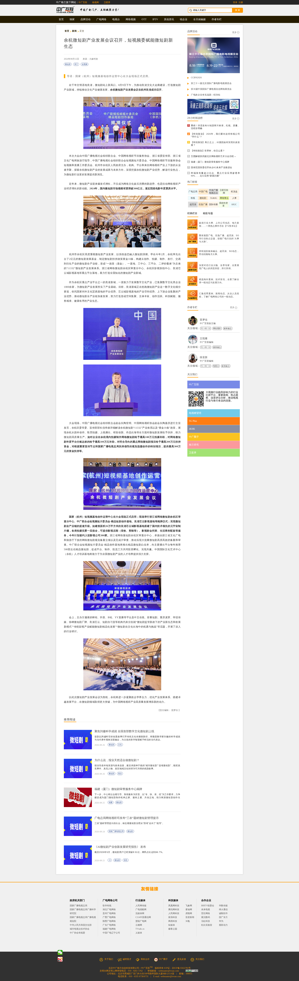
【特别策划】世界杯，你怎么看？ (208, 151)
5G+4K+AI (205, 328)
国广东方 (223, 917)
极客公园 (172, 929)
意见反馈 (181, 959)
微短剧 (68, 64)
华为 (223, 921)
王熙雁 (204, 338)
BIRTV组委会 (207, 905)
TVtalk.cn (139, 929)
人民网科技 (173, 913)
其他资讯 (169, 19)
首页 (61, 19)
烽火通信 (223, 909)
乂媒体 (138, 933)
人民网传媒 (140, 905)
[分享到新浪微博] (60, 959)
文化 (120, 745)
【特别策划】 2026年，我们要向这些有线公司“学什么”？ (215, 135)
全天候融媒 (199, 19)
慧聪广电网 (140, 921)
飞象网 (188, 905)
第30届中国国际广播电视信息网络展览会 (211, 89)
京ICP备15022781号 (181, 968)
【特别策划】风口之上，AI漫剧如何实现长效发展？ (215, 143)
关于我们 (108, 959)
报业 (120, 773)
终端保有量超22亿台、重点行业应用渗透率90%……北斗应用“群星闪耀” (215, 174)
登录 (235, 2)
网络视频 (131, 19)
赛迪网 (188, 909)
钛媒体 (171, 925)
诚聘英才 (127, 959)
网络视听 (217, 328)
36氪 (187, 921)
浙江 (76, 64)
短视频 (84, 64)
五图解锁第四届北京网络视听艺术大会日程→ (213, 156)
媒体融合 (228, 328)
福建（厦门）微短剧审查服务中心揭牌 (210, 162)
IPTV (155, 19)
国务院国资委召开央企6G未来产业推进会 (211, 167)
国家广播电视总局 (116, 831)
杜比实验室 (206, 925)
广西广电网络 (109, 917)
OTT (144, 19)
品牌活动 (85, 19)
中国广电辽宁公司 (111, 933)
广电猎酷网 (140, 909)
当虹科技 (205, 921)
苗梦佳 (204, 319)
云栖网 (138, 925)
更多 (234, 32)
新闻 (74, 31)
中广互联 (82, 2)
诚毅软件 (223, 913)
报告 (126, 860)
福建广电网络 (109, 929)
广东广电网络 (109, 925)
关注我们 (199, 959)
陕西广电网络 (109, 921)
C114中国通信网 (143, 917)
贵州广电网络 (109, 913)
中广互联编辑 (206, 342)
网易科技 (172, 921)
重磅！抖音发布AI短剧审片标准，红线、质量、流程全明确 (215, 127)
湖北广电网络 (109, 909)
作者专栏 (217, 19)
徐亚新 (204, 357)
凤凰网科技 (173, 905)
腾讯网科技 (173, 909)
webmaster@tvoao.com (168, 971)
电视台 (116, 19)
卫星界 (107, 2)
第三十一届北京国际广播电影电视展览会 (211, 83)
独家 (72, 19)
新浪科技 (172, 917)
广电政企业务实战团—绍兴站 (205, 95)
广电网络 (101, 19)
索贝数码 (205, 917)
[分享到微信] (60, 952)
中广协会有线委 (77, 933)
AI (110, 860)
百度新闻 (189, 917)
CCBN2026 (196, 77)
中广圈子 (163, 959)
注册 (241, 2)
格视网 (95, 2)
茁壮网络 (205, 913)
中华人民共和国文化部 (81, 925)
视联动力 (223, 925)
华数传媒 (223, 905)
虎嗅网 (188, 913)
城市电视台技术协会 (79, 929)
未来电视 (205, 909)
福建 (110, 802)
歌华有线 (107, 905)
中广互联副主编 (208, 323)
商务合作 (145, 959)
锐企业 (183, 19)
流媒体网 (139, 913)
